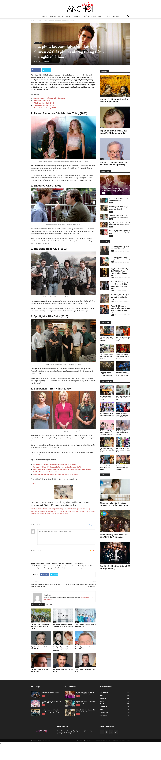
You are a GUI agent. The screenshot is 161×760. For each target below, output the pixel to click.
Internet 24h (104, 712)
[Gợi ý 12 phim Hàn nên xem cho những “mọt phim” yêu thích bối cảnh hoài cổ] (107, 348)
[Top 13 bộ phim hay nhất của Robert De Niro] (41, 638)
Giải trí (44, 16)
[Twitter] (116, 732)
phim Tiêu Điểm (89, 565)
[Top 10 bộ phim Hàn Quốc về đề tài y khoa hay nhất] (85, 615)
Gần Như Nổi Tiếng (36, 565)
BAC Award (122, 740)
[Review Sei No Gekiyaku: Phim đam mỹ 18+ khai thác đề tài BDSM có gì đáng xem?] (104, 232)
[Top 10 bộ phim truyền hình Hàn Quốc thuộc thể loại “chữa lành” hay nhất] (41, 615)
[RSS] (111, 732)
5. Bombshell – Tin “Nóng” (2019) (44, 108)
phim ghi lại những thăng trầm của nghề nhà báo (61, 565)
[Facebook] (102, 732)
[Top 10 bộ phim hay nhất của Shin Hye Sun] (104, 250)
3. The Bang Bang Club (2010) (43, 103)
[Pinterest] (106, 732)
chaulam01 (48, 595)
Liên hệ (128, 740)
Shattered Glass (69, 568)
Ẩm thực (53, 16)
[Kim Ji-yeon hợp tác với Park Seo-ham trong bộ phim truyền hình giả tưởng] (63, 638)
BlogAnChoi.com (62, 731)
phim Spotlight (79, 565)
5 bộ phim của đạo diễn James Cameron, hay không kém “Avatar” (56, 474)
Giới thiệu (79, 740)
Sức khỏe (107, 16)
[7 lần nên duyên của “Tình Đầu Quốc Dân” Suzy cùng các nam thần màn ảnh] (107, 331)
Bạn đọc (116, 16)
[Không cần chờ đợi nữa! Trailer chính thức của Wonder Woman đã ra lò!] (107, 366)
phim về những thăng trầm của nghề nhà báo (52, 568)
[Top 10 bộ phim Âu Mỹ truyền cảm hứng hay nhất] (115, 86)
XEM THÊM (49, 604)
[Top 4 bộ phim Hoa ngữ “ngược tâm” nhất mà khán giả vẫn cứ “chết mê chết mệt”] (123, 331)
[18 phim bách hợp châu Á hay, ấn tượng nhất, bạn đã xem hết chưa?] (104, 217)
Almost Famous (40, 563)
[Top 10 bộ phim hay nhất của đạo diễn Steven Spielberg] (115, 149)
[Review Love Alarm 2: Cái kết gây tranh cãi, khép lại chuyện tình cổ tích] (123, 459)
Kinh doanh (97, 16)
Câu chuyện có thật (78, 563)
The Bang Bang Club (80, 568)
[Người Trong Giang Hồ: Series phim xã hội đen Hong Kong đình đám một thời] (104, 224)
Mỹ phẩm (103, 698)
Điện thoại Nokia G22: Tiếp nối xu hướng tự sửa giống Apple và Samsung (45, 585)
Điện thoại (103, 706)
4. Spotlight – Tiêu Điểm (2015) (43, 105)
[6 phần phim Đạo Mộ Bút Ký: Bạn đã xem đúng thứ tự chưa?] (104, 200)
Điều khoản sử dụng (89, 740)
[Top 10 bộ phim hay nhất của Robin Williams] (85, 638)
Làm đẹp (68, 16)
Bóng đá (102, 709)
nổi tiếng (45, 565)
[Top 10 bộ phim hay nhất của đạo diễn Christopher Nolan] (115, 117)
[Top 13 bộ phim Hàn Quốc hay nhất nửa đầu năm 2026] (104, 298)
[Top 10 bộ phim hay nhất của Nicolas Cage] (41, 660)
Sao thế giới (104, 693)
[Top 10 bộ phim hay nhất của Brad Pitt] (85, 660)
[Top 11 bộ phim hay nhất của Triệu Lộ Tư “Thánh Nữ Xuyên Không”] (107, 390)
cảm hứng (61, 563)
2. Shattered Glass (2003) (41, 100)
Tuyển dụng (99, 740)
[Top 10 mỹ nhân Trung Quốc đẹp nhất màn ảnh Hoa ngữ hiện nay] (107, 407)
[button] (128, 16)
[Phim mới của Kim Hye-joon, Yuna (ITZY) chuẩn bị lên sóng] (115, 490)
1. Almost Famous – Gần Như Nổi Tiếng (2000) (49, 98)
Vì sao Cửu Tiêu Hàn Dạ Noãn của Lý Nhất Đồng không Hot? (81, 585)
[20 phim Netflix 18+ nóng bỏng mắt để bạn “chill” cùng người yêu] (116, 185)
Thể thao (87, 16)
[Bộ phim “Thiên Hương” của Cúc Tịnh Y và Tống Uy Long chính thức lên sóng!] (35, 703)
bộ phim (48, 563)
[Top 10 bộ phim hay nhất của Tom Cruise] (63, 660)
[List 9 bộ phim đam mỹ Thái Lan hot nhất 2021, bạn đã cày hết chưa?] (107, 459)
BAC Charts (115, 740)
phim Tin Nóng (35, 568)
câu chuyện (69, 563)
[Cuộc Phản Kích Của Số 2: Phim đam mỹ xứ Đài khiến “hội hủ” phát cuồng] (123, 390)
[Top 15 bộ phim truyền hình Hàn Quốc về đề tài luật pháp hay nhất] (63, 615)
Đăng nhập (91, 525)
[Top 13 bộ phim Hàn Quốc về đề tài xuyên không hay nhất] (115, 553)
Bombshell (54, 563)
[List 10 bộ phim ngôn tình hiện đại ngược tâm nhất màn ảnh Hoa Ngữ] (107, 442)
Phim (40, 42)
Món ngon (103, 715)
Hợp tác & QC (106, 740)
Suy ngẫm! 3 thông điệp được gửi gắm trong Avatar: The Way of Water (57, 467)
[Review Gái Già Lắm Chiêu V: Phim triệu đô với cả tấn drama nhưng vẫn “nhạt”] (123, 348)
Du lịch (60, 16)
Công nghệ (78, 16)
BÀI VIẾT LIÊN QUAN (37, 604)
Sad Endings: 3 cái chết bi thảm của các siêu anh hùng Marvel (54, 464)
